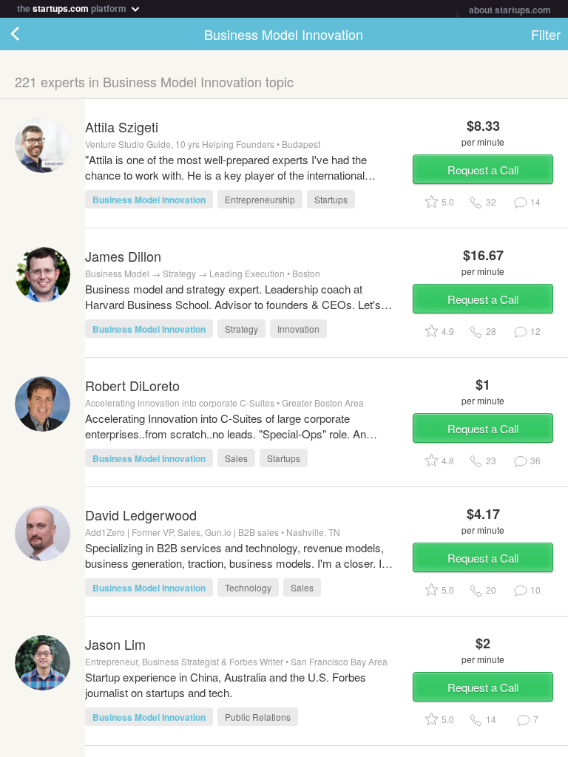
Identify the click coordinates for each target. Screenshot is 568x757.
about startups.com (510, 9)
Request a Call (482, 169)
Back (29, 34)
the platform (73, 7)
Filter (546, 34)
